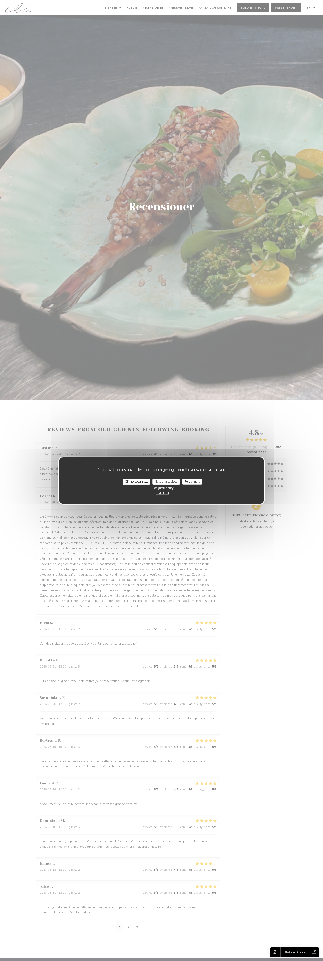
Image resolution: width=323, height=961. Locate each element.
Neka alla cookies (166, 481)
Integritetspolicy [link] (163, 488)
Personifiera (192, 481)
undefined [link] (162, 494)
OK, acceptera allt (136, 481)
